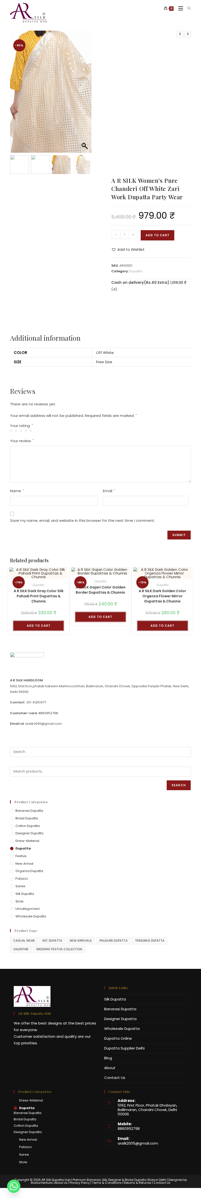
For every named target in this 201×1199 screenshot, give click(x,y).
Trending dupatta (149, 940)
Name (17, 490)
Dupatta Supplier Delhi (124, 1048)
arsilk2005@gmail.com (138, 1143)
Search (179, 785)
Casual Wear (24, 940)
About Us (60, 1183)
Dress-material (27, 840)
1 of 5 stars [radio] (12, 431)
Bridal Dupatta (26, 818)
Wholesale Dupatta (30, 916)
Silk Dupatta (24, 893)
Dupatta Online (118, 1038)
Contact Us (114, 1077)
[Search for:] (187, 8)
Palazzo (21, 878)
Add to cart (157, 235)
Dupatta (135, 271)
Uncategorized (27, 908)
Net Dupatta (52, 940)
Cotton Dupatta (27, 826)
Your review (22, 440)
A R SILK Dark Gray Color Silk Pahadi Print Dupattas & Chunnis (38, 596)
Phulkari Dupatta (113, 940)
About (109, 1067)
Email (109, 490)
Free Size (104, 361)
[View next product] (187, 34)
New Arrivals (81, 940)
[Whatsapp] (13, 1186)
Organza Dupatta (29, 871)
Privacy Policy (80, 1183)
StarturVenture (41, 1183)
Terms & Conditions (107, 1183)
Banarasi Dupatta (29, 810)
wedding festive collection (59, 949)
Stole (19, 901)
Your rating (21, 425)
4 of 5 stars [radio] (26, 431)
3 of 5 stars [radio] (22, 431)
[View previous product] (179, 34)
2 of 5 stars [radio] (17, 431)
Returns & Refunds (137, 1183)
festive (20, 856)
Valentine (21, 949)
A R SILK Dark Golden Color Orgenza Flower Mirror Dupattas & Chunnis (162, 596)
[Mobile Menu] (179, 8)
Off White (105, 352)
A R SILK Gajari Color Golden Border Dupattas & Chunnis (100, 590)
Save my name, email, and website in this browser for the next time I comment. (82, 520)
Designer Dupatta (29, 833)
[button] (85, 94)
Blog (108, 1058)
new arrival (24, 863)
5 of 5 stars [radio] (31, 431)
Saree (20, 886)
